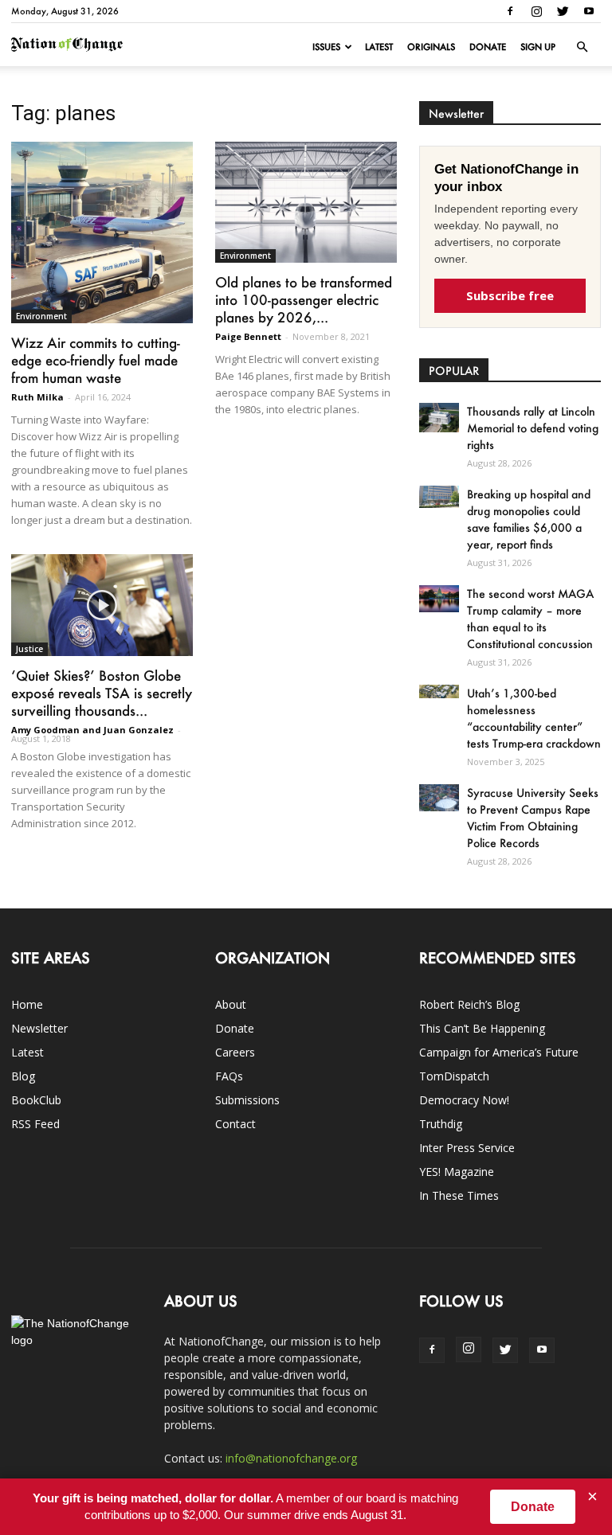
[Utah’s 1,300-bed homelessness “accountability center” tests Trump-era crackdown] (439, 691)
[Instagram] (536, 11)
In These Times (459, 1195)
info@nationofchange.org (291, 1458)
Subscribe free (510, 295)
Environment (41, 316)
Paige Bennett (248, 336)
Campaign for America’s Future (499, 1052)
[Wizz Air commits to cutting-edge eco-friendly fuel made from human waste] (102, 232)
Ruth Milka (37, 397)
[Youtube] (589, 11)
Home (27, 1004)
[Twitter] (563, 11)
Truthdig (440, 1123)
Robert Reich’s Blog (469, 1004)
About (230, 1004)
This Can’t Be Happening (482, 1028)
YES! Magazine (456, 1171)
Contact (235, 1123)
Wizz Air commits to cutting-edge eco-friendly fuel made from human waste (95, 360)
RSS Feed (35, 1123)
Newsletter (39, 1028)
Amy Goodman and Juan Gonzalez (92, 730)
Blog (23, 1076)
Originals (431, 47)
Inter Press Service (467, 1147)
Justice (29, 648)
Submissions (247, 1099)
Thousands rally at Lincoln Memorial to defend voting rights (532, 428)
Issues (326, 47)
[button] (582, 47)
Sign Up (537, 47)
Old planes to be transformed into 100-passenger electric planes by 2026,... (303, 299)
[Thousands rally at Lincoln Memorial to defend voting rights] (439, 417)
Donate (487, 47)
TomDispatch (454, 1076)
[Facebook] (510, 11)
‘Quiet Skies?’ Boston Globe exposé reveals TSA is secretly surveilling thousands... (101, 692)
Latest (379, 47)
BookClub (36, 1099)
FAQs (229, 1076)
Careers (235, 1052)
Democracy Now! (464, 1099)
